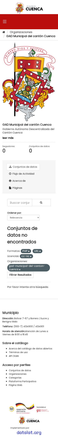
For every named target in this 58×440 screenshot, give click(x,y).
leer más (8, 138)
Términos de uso (18, 352)
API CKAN (14, 356)
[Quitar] (28, 251)
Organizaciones (21, 32)
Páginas (17, 188)
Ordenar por (14, 212)
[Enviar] (41, 202)
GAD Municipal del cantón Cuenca (30, 36)
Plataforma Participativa (22, 381)
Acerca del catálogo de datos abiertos (30, 348)
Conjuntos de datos (24, 167)
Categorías (15, 377)
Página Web (15, 385)
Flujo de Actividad (23, 174)
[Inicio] (3, 32)
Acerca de (19, 181)
